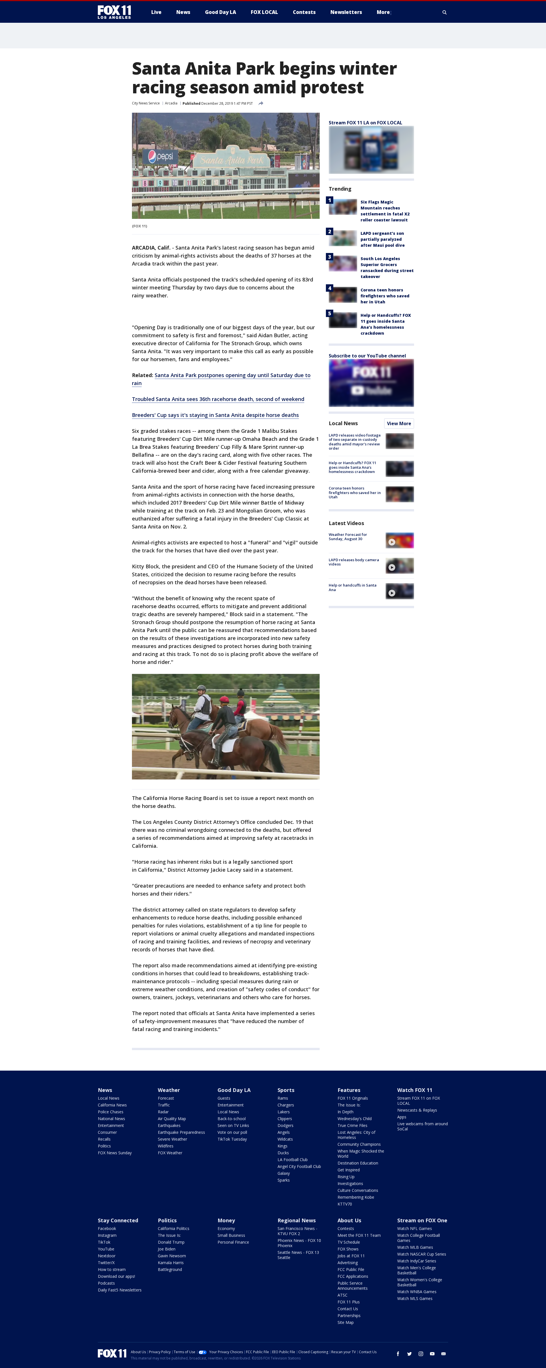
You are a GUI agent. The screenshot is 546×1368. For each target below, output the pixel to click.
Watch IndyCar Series (416, 1261)
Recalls (104, 1139)
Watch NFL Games (414, 1228)
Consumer (107, 1132)
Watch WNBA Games (417, 1291)
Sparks (284, 1180)
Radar (163, 1111)
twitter (409, 1353)
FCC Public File (351, 1269)
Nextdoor (106, 1255)
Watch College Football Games (418, 1238)
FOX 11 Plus (349, 1302)
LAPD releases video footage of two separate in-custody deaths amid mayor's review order (355, 442)
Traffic (164, 1105)
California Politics (173, 1228)
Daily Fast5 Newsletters (120, 1290)
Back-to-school (232, 1118)
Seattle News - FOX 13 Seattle (298, 1255)
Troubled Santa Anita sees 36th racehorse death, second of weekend (218, 399)
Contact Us (348, 1308)
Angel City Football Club (299, 1166)
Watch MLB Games (415, 1247)
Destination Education (358, 1163)
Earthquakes (169, 1125)
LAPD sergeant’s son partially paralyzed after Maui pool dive (383, 239)
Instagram (107, 1235)
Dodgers (285, 1125)
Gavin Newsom (172, 1255)
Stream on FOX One (422, 1220)
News (105, 1090)
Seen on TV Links (233, 1125)
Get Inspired (349, 1169)
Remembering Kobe (356, 1197)
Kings (283, 1146)
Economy (226, 1228)
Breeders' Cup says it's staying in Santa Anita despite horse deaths (215, 415)
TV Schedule (349, 1242)
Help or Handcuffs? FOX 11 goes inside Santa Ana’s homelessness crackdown (352, 467)
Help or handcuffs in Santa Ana (353, 587)
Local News (343, 423)
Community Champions (359, 1144)
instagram (420, 1353)
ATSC (343, 1295)
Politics (104, 1146)
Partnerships (349, 1315)
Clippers (285, 1118)
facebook (398, 1353)
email (443, 1353)
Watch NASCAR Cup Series (421, 1254)
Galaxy (284, 1173)
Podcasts (106, 1283)
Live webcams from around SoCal (422, 1126)
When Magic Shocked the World (361, 1153)
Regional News (297, 1220)
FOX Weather (170, 1152)
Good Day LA (234, 1090)
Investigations (350, 1183)
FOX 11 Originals (353, 1098)
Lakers (284, 1111)
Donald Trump (171, 1242)
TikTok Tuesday (232, 1139)
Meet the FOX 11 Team (359, 1235)
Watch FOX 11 (414, 1090)
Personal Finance (233, 1242)
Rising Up (346, 1176)
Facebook (107, 1228)
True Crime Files (352, 1125)
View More (399, 423)
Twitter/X (106, 1262)
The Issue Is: (349, 1105)
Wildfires (165, 1146)
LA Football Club (293, 1159)
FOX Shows (348, 1249)
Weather (169, 1090)
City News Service (146, 103)
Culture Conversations (358, 1190)
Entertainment (111, 1125)
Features (349, 1090)
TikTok (104, 1242)
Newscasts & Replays (417, 1110)
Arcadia (171, 103)
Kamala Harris (171, 1262)
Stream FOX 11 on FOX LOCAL (418, 1100)
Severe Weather (172, 1139)
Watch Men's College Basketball (416, 1270)
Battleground (170, 1269)
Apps (401, 1117)
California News (112, 1105)
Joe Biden (166, 1249)
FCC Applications (353, 1276)
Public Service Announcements (353, 1285)
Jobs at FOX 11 (351, 1255)
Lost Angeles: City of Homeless (356, 1135)
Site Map (346, 1322)
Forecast (166, 1098)
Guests (224, 1098)
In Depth (345, 1111)
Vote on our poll (232, 1132)
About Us (349, 1220)
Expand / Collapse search (444, 12)
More (383, 12)
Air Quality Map (172, 1118)
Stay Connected (118, 1220)
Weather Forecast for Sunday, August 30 (348, 537)
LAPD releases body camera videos (354, 562)
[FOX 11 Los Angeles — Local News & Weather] (116, 12)
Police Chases (110, 1111)
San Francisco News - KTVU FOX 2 (297, 1231)
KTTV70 (345, 1204)
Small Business (231, 1235)
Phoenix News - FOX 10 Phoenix (299, 1243)
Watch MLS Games (415, 1298)
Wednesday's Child (355, 1118)
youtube (432, 1353)
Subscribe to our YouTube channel (367, 356)
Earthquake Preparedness (181, 1132)
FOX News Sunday (115, 1152)
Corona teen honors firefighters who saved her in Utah (385, 296)
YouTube (106, 1249)
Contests (346, 1228)
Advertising (348, 1262)
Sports (286, 1090)
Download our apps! (116, 1276)
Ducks (283, 1152)
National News (111, 1118)
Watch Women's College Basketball (419, 1282)
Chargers (286, 1105)
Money (226, 1220)
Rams (283, 1098)
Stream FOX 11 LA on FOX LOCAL (365, 123)
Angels (284, 1132)
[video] (400, 540)
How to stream (112, 1269)
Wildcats (285, 1139)
